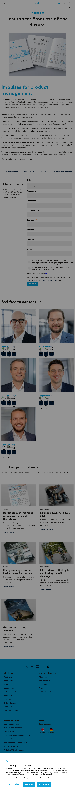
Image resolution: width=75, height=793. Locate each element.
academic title (33, 210)
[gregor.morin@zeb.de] (46, 403)
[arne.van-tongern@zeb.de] (9, 403)
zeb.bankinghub (11, 724)
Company (31, 220)
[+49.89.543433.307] (41, 403)
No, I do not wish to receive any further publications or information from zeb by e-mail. (50, 268)
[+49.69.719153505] (3, 452)
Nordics (7, 696)
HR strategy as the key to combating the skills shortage (54, 573)
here (46, 274)
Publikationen (12, 172)
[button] (49, 186)
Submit (32, 284)
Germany (8, 681)
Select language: (45, 724)
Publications (44, 692)
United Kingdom (11, 710)
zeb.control (9, 731)
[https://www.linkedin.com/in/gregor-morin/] (51, 403)
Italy (6, 684)
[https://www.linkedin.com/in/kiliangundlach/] (14, 452)
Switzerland (9, 703)
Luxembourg (9, 688)
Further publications (62, 172)
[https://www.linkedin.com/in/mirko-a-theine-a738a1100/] (51, 354)
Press (41, 688)
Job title (30, 230)
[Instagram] (32, 666)
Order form (29, 172)
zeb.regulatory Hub (12, 739)
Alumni (42, 677)
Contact (44, 172)
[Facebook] (43, 666)
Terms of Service (49, 280)
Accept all (44, 784)
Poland (7, 699)
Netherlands (9, 692)
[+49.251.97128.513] (3, 403)
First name (31, 191)
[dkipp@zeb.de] (9, 354)
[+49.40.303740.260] (41, 354)
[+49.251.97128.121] (3, 354)
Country (30, 239)
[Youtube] (37, 666)
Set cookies (13, 784)
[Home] (37, 3)
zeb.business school (12, 728)
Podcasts (43, 684)
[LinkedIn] (26, 666)
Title (29, 180)
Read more (9, 533)
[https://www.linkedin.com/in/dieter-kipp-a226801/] (14, 354)
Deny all (29, 784)
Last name (31, 201)
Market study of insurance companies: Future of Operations (18, 515)
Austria (7, 677)
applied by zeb (10, 746)
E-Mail (29, 249)
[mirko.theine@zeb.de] (46, 354)
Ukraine (7, 707)
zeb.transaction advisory (14, 743)
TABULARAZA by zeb (13, 750)
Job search (43, 681)
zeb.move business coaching (16, 735)
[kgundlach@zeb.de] (9, 452)
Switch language (67, 3)
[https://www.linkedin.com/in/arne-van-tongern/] (14, 403)
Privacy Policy (32, 280)
